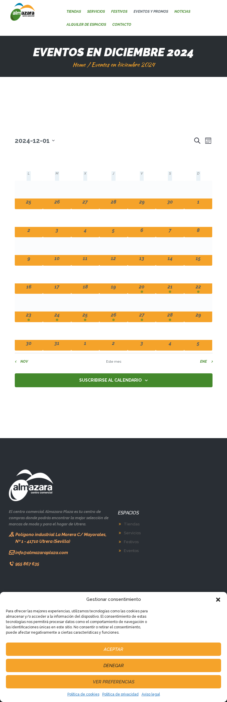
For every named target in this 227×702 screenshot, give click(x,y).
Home (78, 64)
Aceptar (113, 649)
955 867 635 (27, 563)
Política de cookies (83, 694)
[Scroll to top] (217, 694)
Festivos (131, 542)
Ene (203, 361)
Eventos (131, 550)
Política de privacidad (120, 694)
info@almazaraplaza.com (41, 552)
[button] (218, 600)
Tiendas (132, 524)
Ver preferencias (113, 682)
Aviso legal (151, 694)
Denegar (113, 665)
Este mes (113, 361)
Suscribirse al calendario (110, 380)
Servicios (132, 533)
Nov (24, 361)
